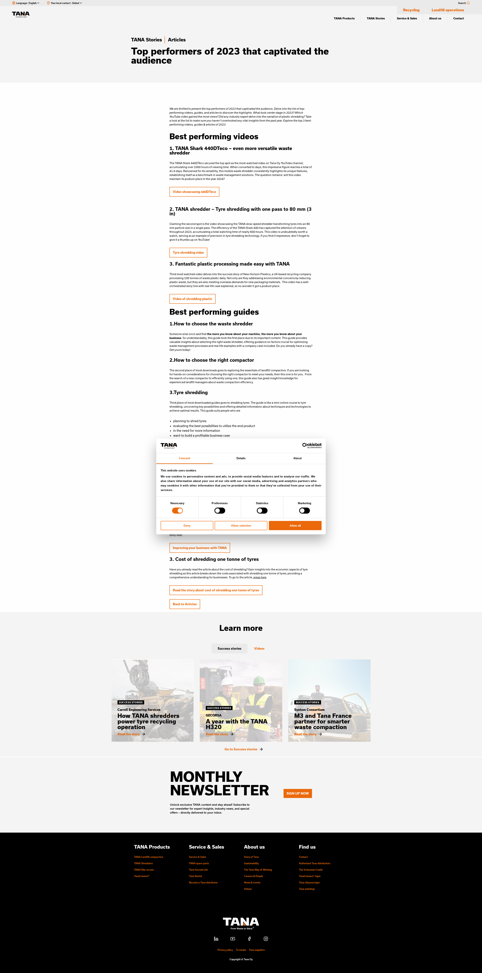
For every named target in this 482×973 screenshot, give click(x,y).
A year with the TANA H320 (237, 724)
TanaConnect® (142, 876)
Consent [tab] (184, 458)
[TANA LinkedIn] (216, 939)
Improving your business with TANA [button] (200, 548)
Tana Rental (195, 876)
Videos (248, 889)
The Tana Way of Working (258, 869)
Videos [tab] (259, 648)
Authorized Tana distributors (314, 863)
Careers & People (253, 876)
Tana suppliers (257, 950)
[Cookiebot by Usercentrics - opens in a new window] (305, 445)
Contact (458, 18)
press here (259, 577)
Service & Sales (407, 18)
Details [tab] (241, 458)
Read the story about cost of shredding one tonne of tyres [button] (216, 590)
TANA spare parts (199, 863)
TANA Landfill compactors (148, 857)
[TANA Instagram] (266, 939)
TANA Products (344, 18)
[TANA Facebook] (249, 939)
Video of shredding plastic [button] (192, 299)
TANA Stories (376, 18)
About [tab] (297, 458)
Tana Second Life (198, 869)
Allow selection (241, 525)
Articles (177, 39)
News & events (252, 882)
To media (241, 950)
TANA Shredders (143, 863)
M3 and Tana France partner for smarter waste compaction (323, 721)
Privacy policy (225, 950)
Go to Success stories (241, 749)
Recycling (411, 10)
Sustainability (251, 863)
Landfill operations (448, 10)
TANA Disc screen (144, 869)
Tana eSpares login (309, 882)
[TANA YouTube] (232, 939)
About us (435, 18)
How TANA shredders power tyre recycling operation (148, 721)
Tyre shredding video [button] (188, 252)
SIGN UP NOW (298, 793)
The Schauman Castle (311, 869)
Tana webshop (307, 889)
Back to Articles (185, 604)
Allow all (295, 525)
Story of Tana (251, 857)
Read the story (128, 734)
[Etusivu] (22, 14)
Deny (187, 525)
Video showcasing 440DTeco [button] (194, 191)
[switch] (219, 511)
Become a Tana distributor (203, 882)
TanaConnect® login (309, 876)
